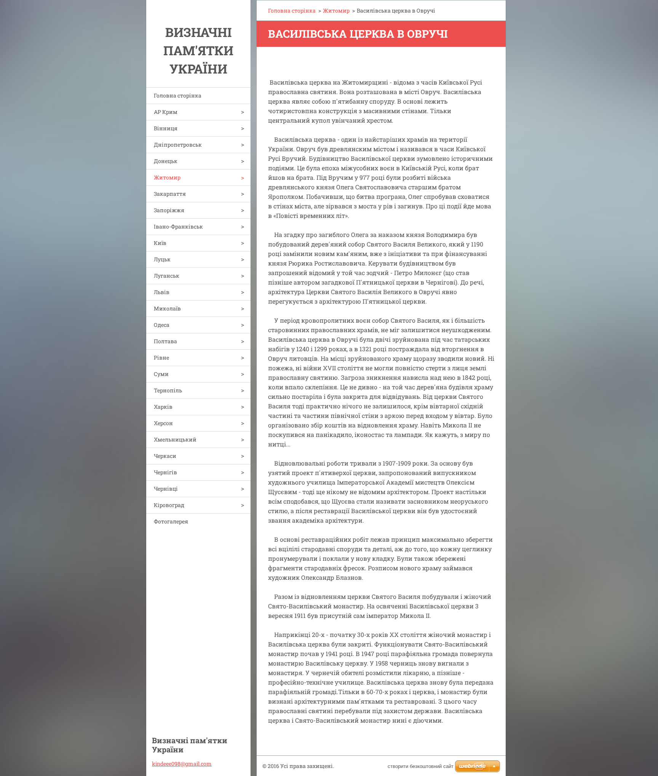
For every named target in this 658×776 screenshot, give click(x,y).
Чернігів (165, 472)
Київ (160, 242)
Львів (161, 292)
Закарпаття (170, 193)
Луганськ (166, 275)
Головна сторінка (177, 95)
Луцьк (162, 259)
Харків (163, 406)
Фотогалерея (171, 521)
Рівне (161, 357)
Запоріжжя (169, 210)
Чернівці (166, 488)
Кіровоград (169, 505)
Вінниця (165, 128)
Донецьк (165, 161)
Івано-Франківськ (178, 226)
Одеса (161, 324)
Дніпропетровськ (178, 144)
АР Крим (165, 111)
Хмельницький (175, 439)
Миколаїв (167, 308)
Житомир (167, 177)
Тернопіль (168, 390)
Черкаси (165, 455)
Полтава (165, 341)
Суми (161, 374)
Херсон (163, 423)
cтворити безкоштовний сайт (421, 766)
